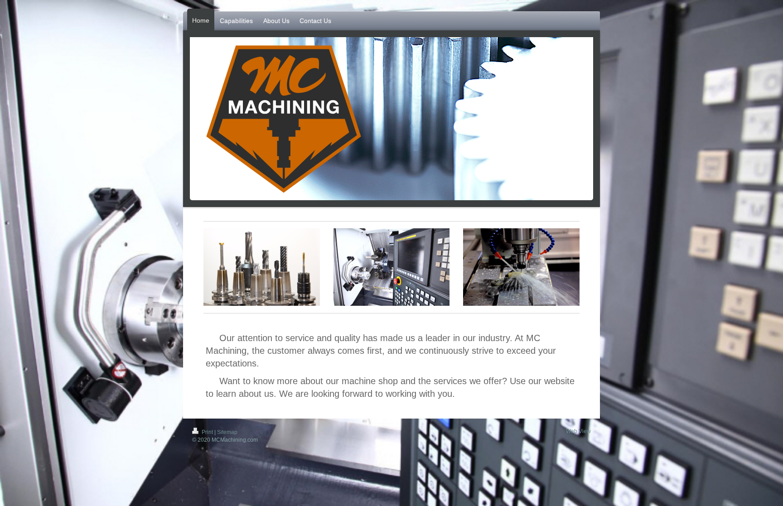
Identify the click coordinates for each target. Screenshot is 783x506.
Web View (578, 431)
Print (207, 432)
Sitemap (227, 432)
